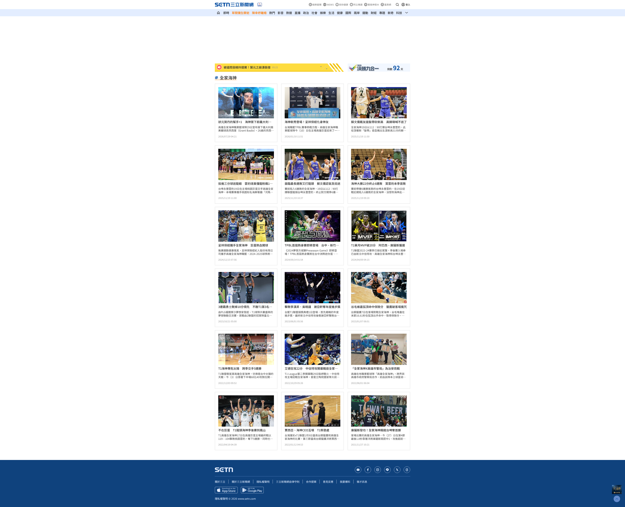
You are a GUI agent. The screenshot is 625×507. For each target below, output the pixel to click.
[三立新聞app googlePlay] (252, 490)
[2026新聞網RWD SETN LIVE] (259, 4)
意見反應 (328, 482)
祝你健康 (343, 4)
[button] (397, 4)
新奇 (391, 13)
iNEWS (330, 4)
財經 (374, 13)
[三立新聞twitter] (397, 470)
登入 (408, 4)
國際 (348, 13)
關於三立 (220, 482)
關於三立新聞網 (241, 482)
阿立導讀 (357, 4)
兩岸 (357, 13)
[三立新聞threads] (407, 470)
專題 (382, 13)
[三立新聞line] (387, 470)
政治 (306, 13)
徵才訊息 (362, 482)
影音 (281, 13)
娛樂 (323, 13)
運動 (365, 13)
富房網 (387, 4)
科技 (399, 13)
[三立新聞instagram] (378, 470)
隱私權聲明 (263, 482)
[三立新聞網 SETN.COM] (218, 12)
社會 (314, 13)
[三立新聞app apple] (226, 490)
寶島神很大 (373, 4)
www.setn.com (247, 498)
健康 (340, 13)
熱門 (272, 13)
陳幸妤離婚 (259, 13)
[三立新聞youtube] (358, 470)
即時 (226, 13)
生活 (331, 13)
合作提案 (311, 482)
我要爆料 (345, 482)
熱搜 (289, 13)
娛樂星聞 (316, 4)
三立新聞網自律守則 (287, 482)
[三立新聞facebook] (368, 470)
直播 (297, 13)
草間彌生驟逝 (240, 13)
